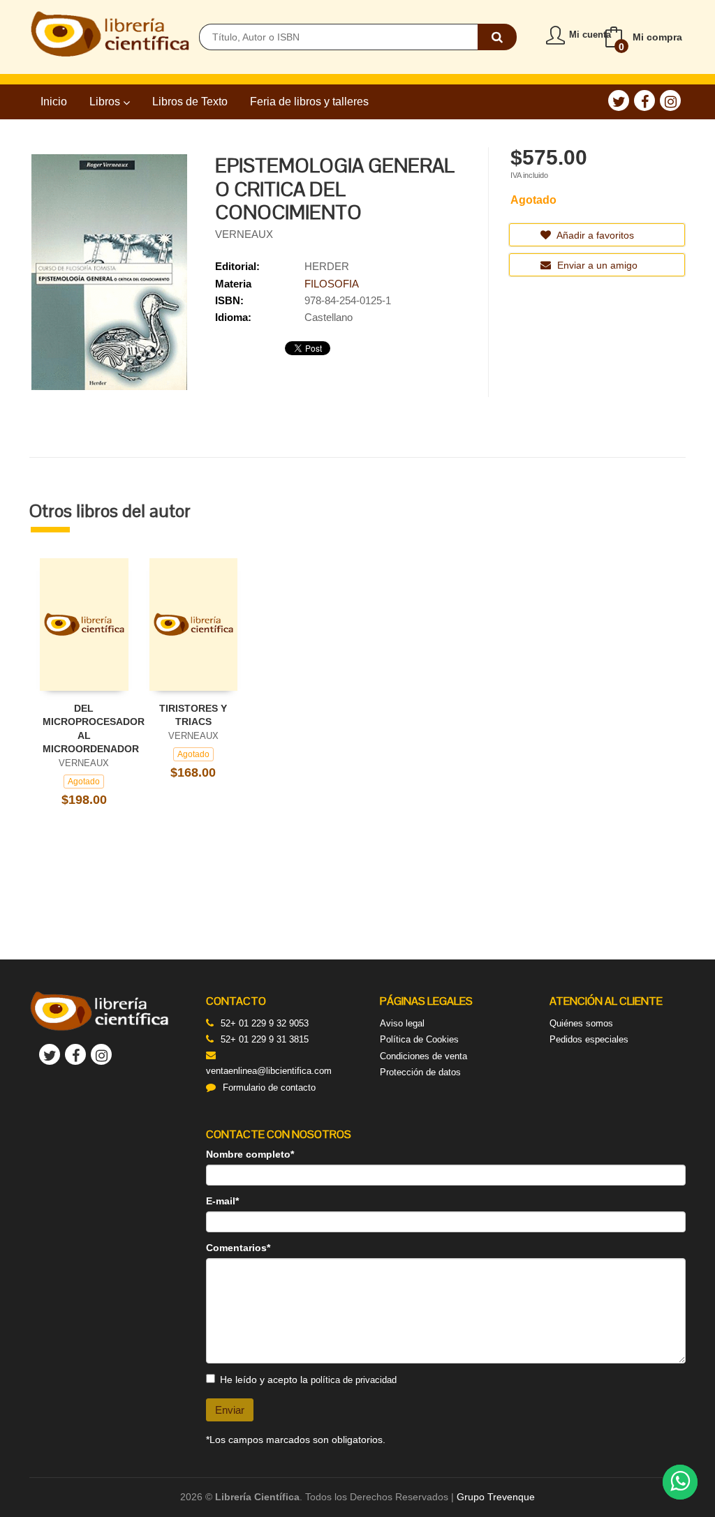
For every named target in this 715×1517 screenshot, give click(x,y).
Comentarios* (238, 1248)
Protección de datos (420, 1072)
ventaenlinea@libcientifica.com (269, 1071)
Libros (106, 101)
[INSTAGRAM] (670, 100)
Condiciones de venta (423, 1056)
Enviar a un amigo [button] (595, 265)
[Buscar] (497, 37)
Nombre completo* (250, 1154)
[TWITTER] (618, 100)
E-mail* (222, 1201)
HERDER (326, 266)
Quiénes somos (581, 1023)
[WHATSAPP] (680, 1482)
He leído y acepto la (308, 1379)
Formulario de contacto (269, 1087)
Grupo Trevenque (496, 1496)
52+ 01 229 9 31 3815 (265, 1039)
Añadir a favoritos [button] (594, 235)
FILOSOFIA (331, 284)
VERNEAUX (244, 234)
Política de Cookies (419, 1039)
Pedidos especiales (589, 1039)
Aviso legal (402, 1023)
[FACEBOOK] (644, 100)
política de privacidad (354, 1380)
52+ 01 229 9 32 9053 (265, 1023)
